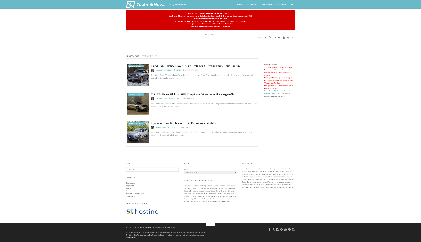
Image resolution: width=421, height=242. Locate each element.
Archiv (186, 169)
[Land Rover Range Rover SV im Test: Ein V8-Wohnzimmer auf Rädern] (138, 75)
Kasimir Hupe (161, 99)
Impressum (130, 185)
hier (228, 201)
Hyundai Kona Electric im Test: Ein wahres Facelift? (183, 123)
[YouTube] (283, 37)
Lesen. (239, 4)
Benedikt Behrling (164, 70)
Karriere (129, 188)
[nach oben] (210, 224)
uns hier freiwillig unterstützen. (218, 26)
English (214, 34)
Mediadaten (130, 196)
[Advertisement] (210, 45)
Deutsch (207, 34)
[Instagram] (274, 37)
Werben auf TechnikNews (135, 193)
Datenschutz (130, 183)
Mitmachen (281, 4)
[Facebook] (265, 37)
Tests (178, 70)
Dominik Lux (161, 127)
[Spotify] (288, 37)
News (173, 99)
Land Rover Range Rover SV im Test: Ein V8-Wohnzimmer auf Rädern (195, 65)
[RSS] (292, 37)
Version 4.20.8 (152, 227)
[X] (270, 37)
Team (128, 191)
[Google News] (279, 37)
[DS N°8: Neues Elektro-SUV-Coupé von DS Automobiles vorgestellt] (138, 104)
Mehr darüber (131, 237)
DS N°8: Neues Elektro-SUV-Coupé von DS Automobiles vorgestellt (192, 94)
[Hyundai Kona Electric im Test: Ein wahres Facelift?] (138, 132)
